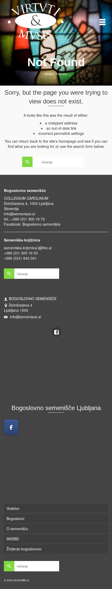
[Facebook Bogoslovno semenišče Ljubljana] (11, 427)
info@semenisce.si (19, 213)
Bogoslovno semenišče (41, 224)
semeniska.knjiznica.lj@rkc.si (28, 247)
